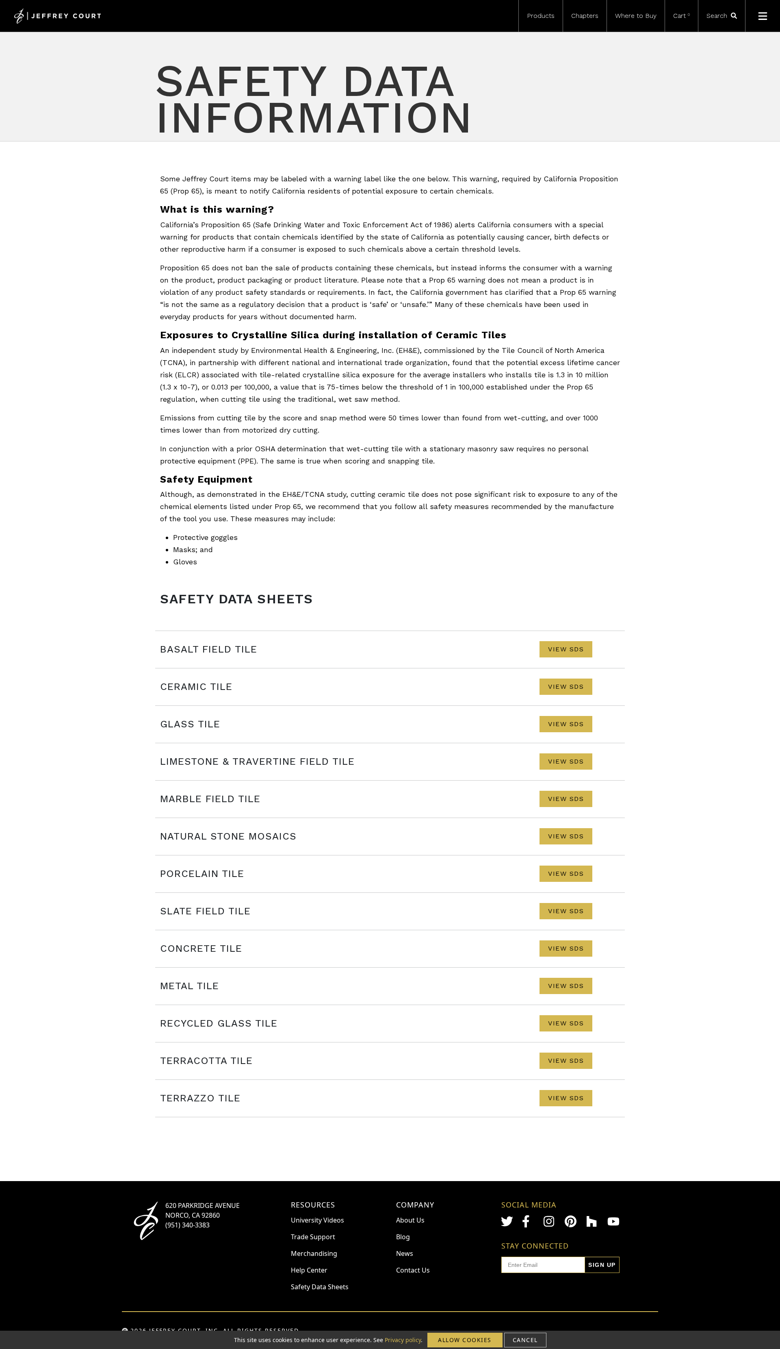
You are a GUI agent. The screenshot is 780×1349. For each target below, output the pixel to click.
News (404, 1253)
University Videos (317, 1220)
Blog (403, 1236)
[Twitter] (507, 1221)
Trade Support (313, 1236)
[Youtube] (613, 1221)
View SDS (566, 649)
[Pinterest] (571, 1221)
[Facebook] (528, 1221)
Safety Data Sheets (320, 1286)
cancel (525, 1340)
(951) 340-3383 (187, 1225)
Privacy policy (403, 1340)
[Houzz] (592, 1221)
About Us (410, 1220)
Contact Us (413, 1270)
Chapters (584, 16)
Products (541, 16)
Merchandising (314, 1253)
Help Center (309, 1270)
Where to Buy (635, 16)
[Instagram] (550, 1221)
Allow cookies (465, 1340)
